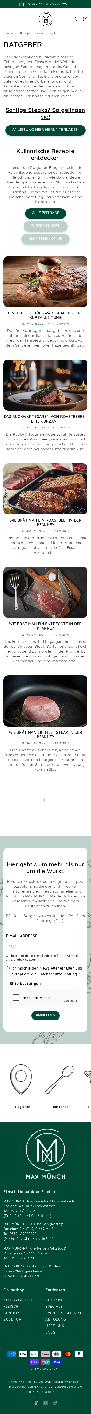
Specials (54, 1307)
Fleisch (11, 1307)
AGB (48, 1382)
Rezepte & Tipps (31, 33)
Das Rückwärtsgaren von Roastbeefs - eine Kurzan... (45, 419)
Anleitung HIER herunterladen (45, 130)
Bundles (12, 1313)
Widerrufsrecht (67, 1382)
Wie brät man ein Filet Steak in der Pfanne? (45, 735)
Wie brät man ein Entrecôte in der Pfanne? (45, 626)
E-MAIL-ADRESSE (21, 936)
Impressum (35, 1382)
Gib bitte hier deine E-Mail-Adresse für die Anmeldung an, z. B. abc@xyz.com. (44, 958)
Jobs (50, 1332)
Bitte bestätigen (25, 984)
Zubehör (12, 1319)
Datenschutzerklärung (27, 1387)
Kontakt (54, 1300)
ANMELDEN (46, 1015)
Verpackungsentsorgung (45, 1392)
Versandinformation (65, 1387)
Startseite (11, 33)
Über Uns (55, 1326)
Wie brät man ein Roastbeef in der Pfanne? (46, 523)
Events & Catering (64, 1313)
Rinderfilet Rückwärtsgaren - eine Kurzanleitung (45, 316)
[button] (6, 19)
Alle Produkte (18, 1300)
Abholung (56, 1319)
